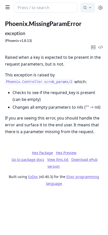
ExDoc (33, 176)
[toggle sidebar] (6, 7)
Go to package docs (28, 160)
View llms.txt (58, 159)
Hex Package (42, 152)
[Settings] (100, 8)
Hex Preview (66, 152)
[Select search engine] (87, 8)
